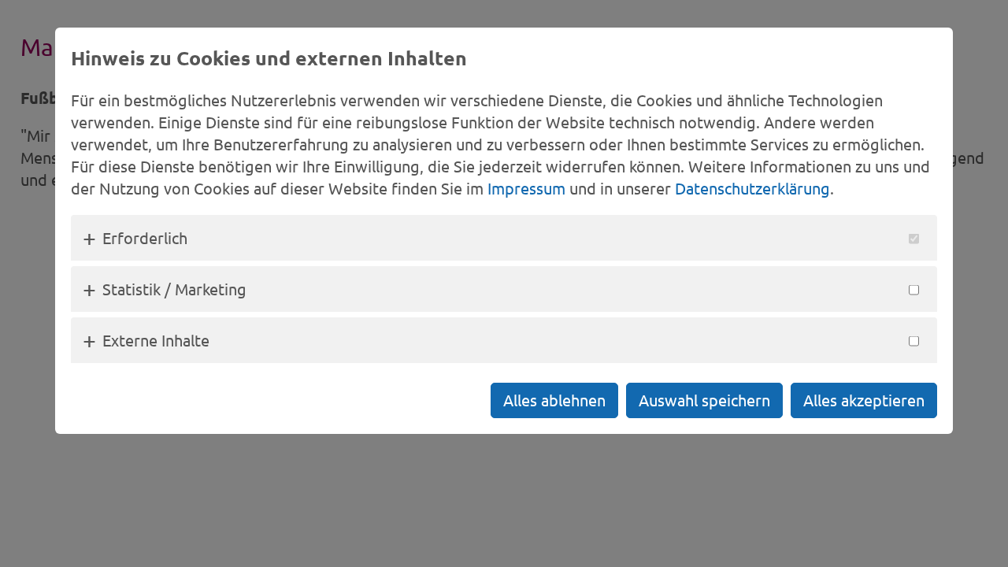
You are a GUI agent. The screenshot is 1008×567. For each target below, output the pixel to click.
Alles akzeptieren (864, 400)
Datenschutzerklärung (752, 188)
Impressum (526, 188)
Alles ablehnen (554, 400)
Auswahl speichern (704, 400)
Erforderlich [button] (144, 237)
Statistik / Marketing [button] (174, 288)
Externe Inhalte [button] (155, 340)
